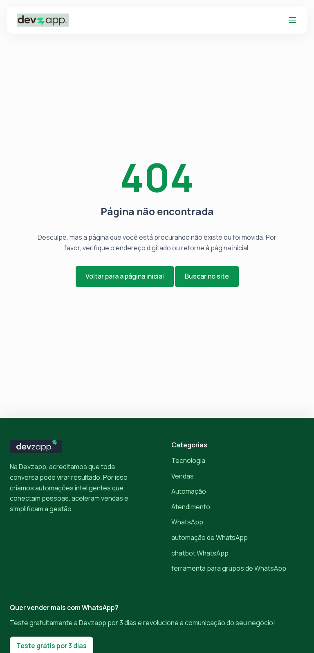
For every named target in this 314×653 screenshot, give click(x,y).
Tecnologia (188, 460)
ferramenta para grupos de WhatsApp (228, 568)
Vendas (182, 476)
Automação (188, 491)
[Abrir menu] (292, 20)
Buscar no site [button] (207, 276)
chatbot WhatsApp (200, 553)
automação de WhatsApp (209, 537)
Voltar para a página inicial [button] (124, 276)
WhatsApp (187, 521)
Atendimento (190, 506)
